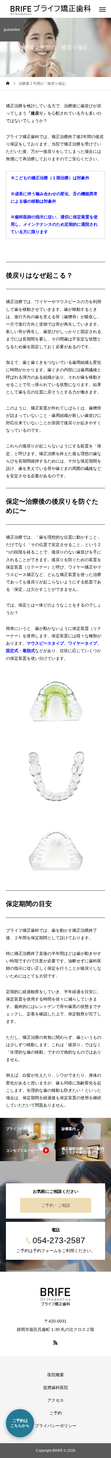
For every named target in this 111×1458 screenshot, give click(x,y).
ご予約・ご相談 (55, 1205)
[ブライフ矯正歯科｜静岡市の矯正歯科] (55, 1296)
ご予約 (55, 1413)
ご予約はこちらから (20, 1423)
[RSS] (56, 1342)
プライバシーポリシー (55, 1425)
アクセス (55, 1400)
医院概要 (55, 1374)
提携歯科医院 (55, 1387)
